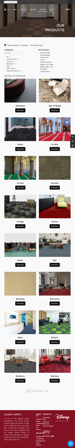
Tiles (44, 420)
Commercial (39, 439)
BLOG (51, 9)
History (38, 421)
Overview (39, 419)
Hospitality (39, 436)
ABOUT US (23, 9)
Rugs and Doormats (46, 423)
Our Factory (38, 428)
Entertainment (39, 441)
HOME (14, 9)
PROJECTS (33, 9)
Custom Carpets (48, 426)
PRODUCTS (43, 9)
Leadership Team (39, 424)
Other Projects (38, 444)
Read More (20, 110)
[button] (48, 1)
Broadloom (46, 417)
